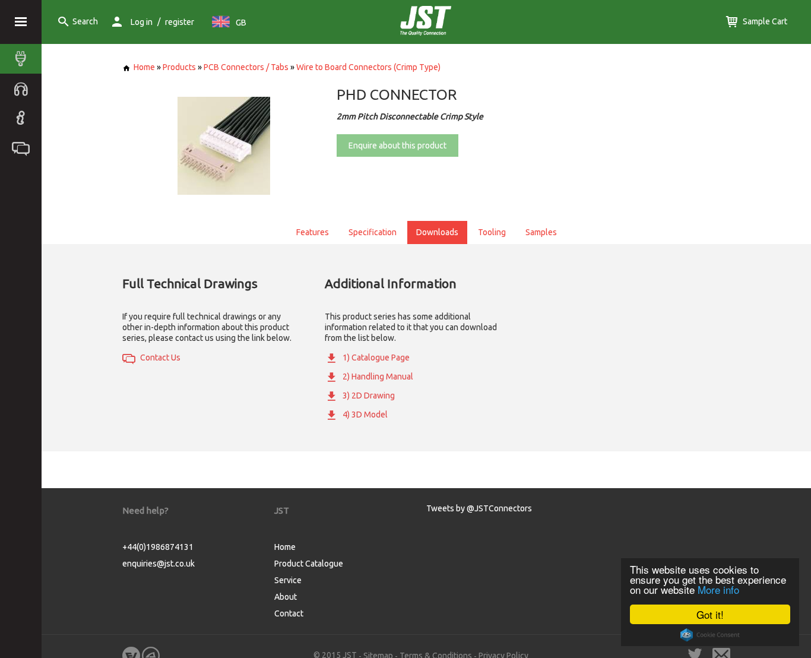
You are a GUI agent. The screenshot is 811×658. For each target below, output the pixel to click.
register (179, 22)
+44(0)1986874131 (158, 547)
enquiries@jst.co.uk (158, 563)
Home (144, 67)
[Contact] (24, 148)
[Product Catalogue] (24, 59)
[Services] (24, 88)
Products (179, 67)
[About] (24, 118)
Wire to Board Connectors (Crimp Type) (368, 67)
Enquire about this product (397, 145)
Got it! (710, 614)
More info (718, 589)
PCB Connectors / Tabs (246, 67)
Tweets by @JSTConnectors (479, 508)
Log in (142, 22)
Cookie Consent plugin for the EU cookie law (710, 634)
